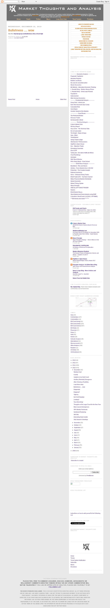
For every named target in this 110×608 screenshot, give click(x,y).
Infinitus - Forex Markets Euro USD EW (82, 168)
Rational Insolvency (76, 172)
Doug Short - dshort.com (78, 102)
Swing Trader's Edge (77, 139)
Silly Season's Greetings (81, 419)
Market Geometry (76, 181)
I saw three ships (78, 384)
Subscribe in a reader (77, 460)
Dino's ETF (74, 150)
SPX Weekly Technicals (80, 409)
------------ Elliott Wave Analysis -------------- (82, 163)
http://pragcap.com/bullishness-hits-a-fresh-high (28, 33)
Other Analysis (75, 345)
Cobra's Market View (77, 124)
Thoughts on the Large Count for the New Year (87, 404)
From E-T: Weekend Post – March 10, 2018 (84, 210)
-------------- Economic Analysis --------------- (83, 74)
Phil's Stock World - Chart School (80, 161)
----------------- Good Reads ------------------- (82, 113)
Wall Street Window (76, 159)
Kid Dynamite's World (77, 120)
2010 (74, 367)
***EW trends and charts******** (80, 198)
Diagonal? (77, 392)
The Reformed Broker (77, 115)
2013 (74, 360)
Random (73, 347)
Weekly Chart (78, 372)
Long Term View (61, 19)
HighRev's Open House (77, 144)
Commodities (74, 319)
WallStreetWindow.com (80, 230)
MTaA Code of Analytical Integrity (86, 47)
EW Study (73, 328)
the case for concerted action (79, 82)
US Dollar (73, 350)
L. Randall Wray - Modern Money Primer (82, 89)
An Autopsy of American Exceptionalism (83, 247)
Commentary (74, 317)
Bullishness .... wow (21, 30)
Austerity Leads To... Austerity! (81, 274)
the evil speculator (76, 131)
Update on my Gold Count (81, 377)
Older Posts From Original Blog (86, 28)
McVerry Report (75, 126)
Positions (90, 19)
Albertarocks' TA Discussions (79, 141)
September (77, 427)
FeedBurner (90, 475)
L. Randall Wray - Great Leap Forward (82, 91)
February (77, 445)
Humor (73, 336)
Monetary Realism (76, 78)
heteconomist (74, 96)
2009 (74, 450)
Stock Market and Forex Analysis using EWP (83, 194)
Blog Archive (86, 32)
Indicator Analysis (76, 339)
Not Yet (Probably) (79, 397)
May (75, 437)
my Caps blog (76, 15)
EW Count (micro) (76, 325)
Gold (72, 334)
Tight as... (76, 394)
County (76, 374)
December (77, 369)
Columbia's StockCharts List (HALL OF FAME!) (84, 196)
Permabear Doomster (77, 148)
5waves (73, 190)
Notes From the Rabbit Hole (81, 278)
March (76, 442)
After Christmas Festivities (81, 382)
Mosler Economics (76, 85)
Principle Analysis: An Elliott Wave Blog (85, 264)
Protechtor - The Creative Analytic (80, 170)
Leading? (76, 399)
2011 (74, 365)
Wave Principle (75, 185)
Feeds (28, 19)
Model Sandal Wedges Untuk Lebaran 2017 (84, 260)
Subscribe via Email (86, 43)
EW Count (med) (75, 323)
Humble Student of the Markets (80, 111)
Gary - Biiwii (74, 135)
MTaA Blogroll (86, 26)
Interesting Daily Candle (81, 417)
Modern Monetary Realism (81, 251)
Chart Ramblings (75, 155)
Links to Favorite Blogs (86, 24)
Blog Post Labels (86, 30)
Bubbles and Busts (76, 80)
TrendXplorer (74, 137)
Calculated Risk (75, 107)
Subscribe (73, 562)
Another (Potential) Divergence (83, 379)
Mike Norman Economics (78, 98)
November (77, 422)
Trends (73, 558)
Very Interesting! (78, 402)
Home (19, 19)
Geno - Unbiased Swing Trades (80, 174)
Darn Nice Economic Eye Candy (80, 104)
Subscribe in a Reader (86, 41)
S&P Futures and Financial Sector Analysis (84, 266)
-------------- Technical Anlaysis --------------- (82, 122)
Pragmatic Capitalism (77, 76)
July (75, 432)
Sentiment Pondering (80, 412)
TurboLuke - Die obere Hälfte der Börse (82, 152)
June (75, 435)
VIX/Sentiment (19, 38)
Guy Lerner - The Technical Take (80, 128)
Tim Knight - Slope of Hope (78, 133)
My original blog (75, 286)
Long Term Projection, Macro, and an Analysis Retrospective (86, 50)
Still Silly (76, 414)
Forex (72, 332)
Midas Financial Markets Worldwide (81, 179)
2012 (74, 362)
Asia (72, 315)
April (75, 440)
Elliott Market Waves (76, 192)
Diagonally (77, 389)
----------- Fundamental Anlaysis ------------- (82, 100)
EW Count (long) (75, 321)
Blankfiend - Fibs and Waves (79, 166)
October (76, 425)
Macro (48, 19)
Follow (38, 19)
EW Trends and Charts (79, 208)
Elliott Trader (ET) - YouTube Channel (81, 176)
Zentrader (73, 157)
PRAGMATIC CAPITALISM (81, 245)
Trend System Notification (78, 560)
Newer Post (11, 99)
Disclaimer (74, 567)
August (76, 430)
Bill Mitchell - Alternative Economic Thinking (83, 87)
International (74, 341)
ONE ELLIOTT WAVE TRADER (80, 187)
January (76, 447)
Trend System (77, 19)
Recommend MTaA (86, 45)
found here (35, 15)
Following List (65, 16)
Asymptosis (74, 93)
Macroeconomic (75, 343)
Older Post (63, 99)
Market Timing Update (77, 183)
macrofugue (74, 109)
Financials (74, 330)
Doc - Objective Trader (77, 146)
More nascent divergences (81, 407)
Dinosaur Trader (75, 117)
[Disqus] (37, 70)
